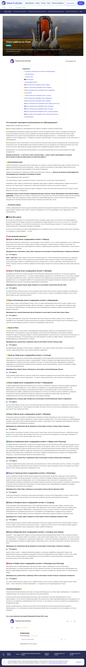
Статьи (43, 3)
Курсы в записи (47, 654)
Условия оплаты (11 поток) (59, 654)
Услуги (37, 3)
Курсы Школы (29, 3)
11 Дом (4, 7)
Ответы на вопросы (57, 3)
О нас (48, 3)
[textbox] (41, 639)
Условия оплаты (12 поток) (75, 654)
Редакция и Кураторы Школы (23, 61)
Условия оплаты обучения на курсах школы (30, 654)
